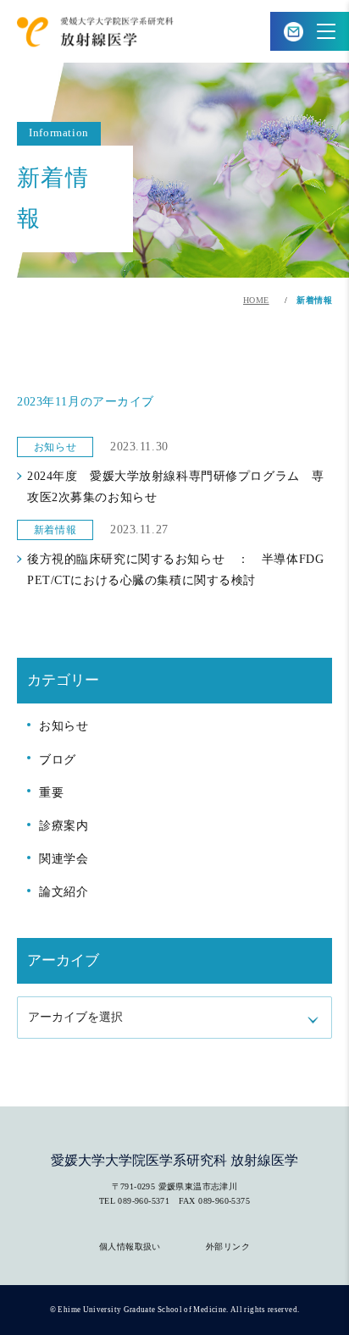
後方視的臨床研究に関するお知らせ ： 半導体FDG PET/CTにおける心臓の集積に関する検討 (175, 569)
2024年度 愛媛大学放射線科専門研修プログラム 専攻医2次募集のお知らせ (175, 486)
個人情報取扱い (130, 1246)
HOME (256, 300)
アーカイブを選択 (75, 1016)
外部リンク (228, 1246)
